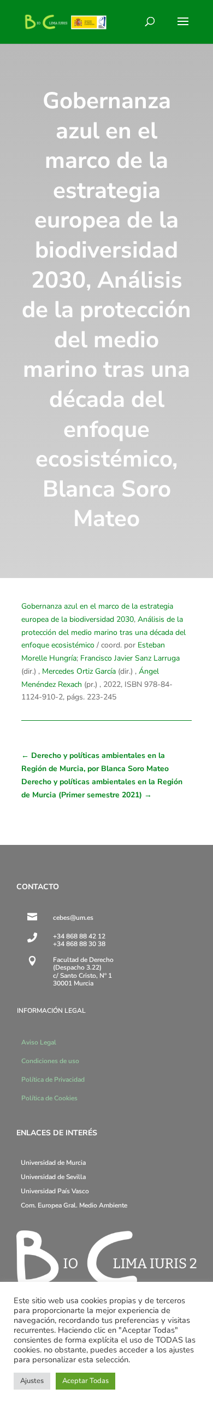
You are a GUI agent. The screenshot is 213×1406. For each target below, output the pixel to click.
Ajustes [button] (32, 1381)
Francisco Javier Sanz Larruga (130, 658)
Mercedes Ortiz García (79, 671)
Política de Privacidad (53, 1079)
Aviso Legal (38, 1042)
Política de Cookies (49, 1098)
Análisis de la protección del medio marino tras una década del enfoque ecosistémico (103, 632)
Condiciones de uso (50, 1061)
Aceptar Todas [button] (85, 1381)
